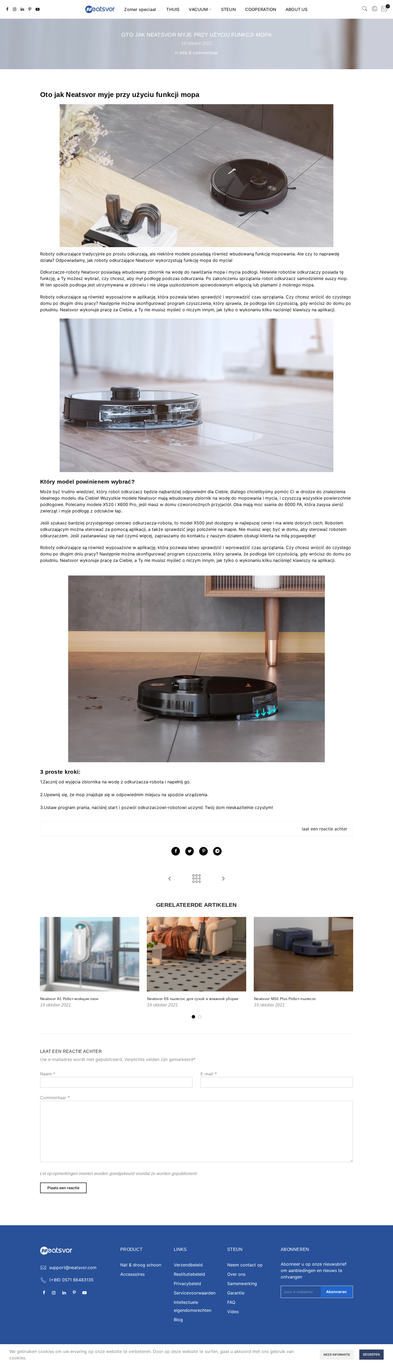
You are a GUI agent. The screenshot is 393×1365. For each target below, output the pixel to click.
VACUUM (198, 9)
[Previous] (45, 968)
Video (233, 1311)
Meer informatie (336, 1354)
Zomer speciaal (140, 9)
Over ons (236, 1274)
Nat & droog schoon (140, 1264)
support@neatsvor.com (73, 1267)
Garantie (235, 1293)
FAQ (231, 1302)
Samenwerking (242, 1283)
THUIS (172, 9)
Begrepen (371, 1354)
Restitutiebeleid (189, 1274)
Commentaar (55, 1097)
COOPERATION (260, 9)
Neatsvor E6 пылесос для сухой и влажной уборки (192, 999)
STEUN (228, 9)
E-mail (209, 1073)
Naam (47, 1073)
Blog (178, 1319)
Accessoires (132, 1274)
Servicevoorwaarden (194, 1293)
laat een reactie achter (324, 828)
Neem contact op (245, 1264)
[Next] (347, 968)
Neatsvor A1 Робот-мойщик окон (69, 999)
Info (183, 52)
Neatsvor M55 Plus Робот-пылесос (285, 999)
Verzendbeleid (188, 1264)
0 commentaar (203, 52)
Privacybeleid (187, 1283)
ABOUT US (297, 9)
